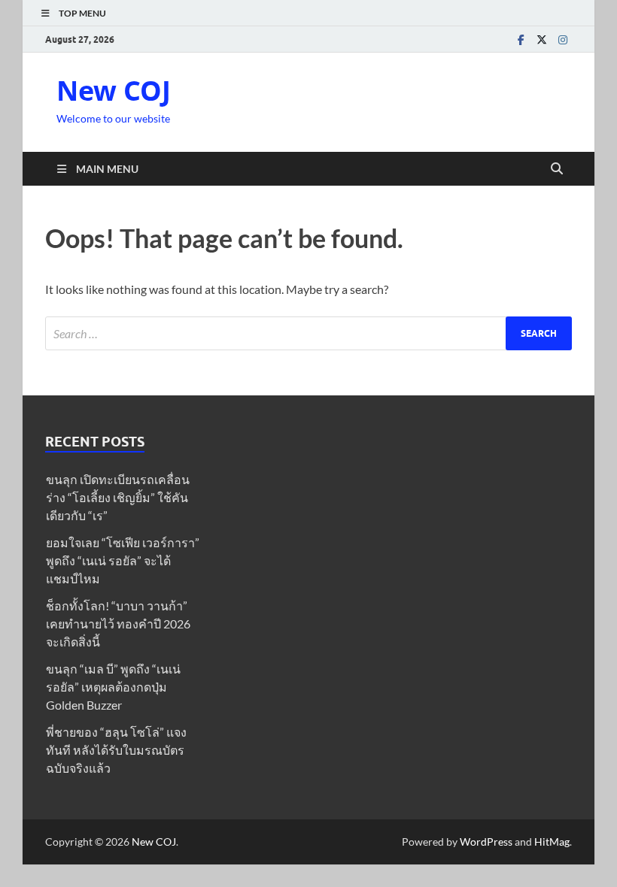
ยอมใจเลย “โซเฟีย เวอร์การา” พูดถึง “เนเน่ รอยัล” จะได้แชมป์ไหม (122, 560)
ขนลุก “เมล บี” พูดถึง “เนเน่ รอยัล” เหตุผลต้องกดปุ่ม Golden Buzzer (113, 686)
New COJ (113, 90)
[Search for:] (308, 333)
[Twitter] (542, 39)
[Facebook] (521, 39)
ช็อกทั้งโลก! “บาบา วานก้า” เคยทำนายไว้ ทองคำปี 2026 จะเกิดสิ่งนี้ (118, 623)
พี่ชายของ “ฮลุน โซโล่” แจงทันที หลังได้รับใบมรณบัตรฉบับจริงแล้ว (116, 750)
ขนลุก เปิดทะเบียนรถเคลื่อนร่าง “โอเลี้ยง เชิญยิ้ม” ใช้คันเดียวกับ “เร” (118, 497)
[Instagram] (563, 39)
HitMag (552, 841)
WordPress (486, 841)
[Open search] (557, 169)
